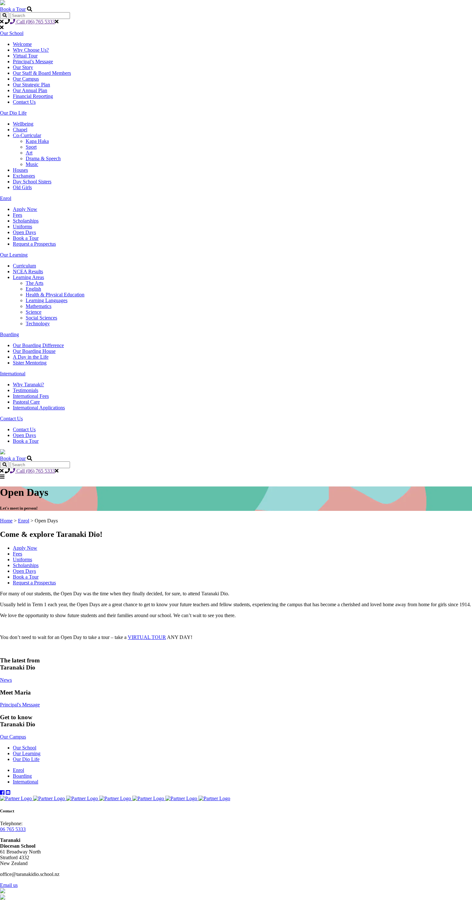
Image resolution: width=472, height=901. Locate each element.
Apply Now (25, 209)
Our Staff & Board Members (42, 73)
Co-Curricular (27, 135)
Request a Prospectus (34, 244)
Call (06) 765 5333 (35, 21)
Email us (9, 885)
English (33, 289)
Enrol (5, 198)
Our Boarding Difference (38, 345)
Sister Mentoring (30, 362)
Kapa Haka (37, 141)
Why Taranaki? (28, 384)
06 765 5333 (13, 829)
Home (6, 520)
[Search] (4, 15)
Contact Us (24, 102)
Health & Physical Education (55, 294)
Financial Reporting (33, 96)
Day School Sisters (32, 181)
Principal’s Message (33, 61)
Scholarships (26, 220)
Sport (31, 147)
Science (33, 312)
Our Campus (26, 79)
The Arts (34, 283)
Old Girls (22, 187)
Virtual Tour (25, 55)
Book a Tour (13, 9)
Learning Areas (28, 277)
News (6, 680)
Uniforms (22, 226)
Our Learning (14, 255)
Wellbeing (23, 124)
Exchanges (24, 176)
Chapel (20, 129)
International (12, 373)
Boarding (9, 334)
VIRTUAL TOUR (147, 637)
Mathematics (38, 306)
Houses (20, 170)
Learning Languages (46, 300)
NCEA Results (28, 271)
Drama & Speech (43, 158)
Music (32, 164)
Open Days (24, 232)
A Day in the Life (30, 357)
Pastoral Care (26, 402)
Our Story (23, 67)
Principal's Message (20, 704)
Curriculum (24, 265)
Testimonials (25, 390)
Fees (17, 215)
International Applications (39, 407)
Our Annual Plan (30, 90)
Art (29, 152)
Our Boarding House (34, 351)
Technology (38, 323)
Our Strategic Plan (31, 84)
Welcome (22, 44)
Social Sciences (41, 317)
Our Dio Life (13, 113)
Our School (11, 33)
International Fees (31, 396)
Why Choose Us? (31, 50)
